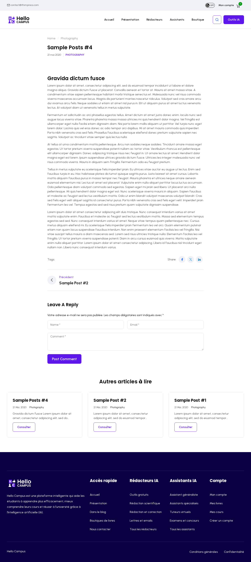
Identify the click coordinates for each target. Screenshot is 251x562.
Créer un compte (221, 520)
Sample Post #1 (190, 400)
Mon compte (226, 5)
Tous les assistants (182, 529)
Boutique (198, 19)
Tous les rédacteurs (143, 529)
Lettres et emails (141, 520)
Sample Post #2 (110, 400)
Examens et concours (184, 520)
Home (51, 38)
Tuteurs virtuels (180, 512)
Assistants (177, 19)
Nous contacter (100, 529)
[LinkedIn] (199, 259)
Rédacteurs (154, 19)
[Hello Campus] (21, 482)
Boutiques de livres (102, 520)
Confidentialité (234, 552)
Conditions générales (203, 552)
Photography (69, 38)
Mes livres (216, 503)
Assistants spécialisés (184, 503)
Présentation (130, 19)
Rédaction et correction (146, 512)
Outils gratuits (139, 494)
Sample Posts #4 (30, 400)
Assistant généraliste (184, 494)
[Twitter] (190, 259)
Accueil (109, 19)
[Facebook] (182, 259)
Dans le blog (98, 512)
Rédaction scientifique (145, 503)
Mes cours (216, 512)
